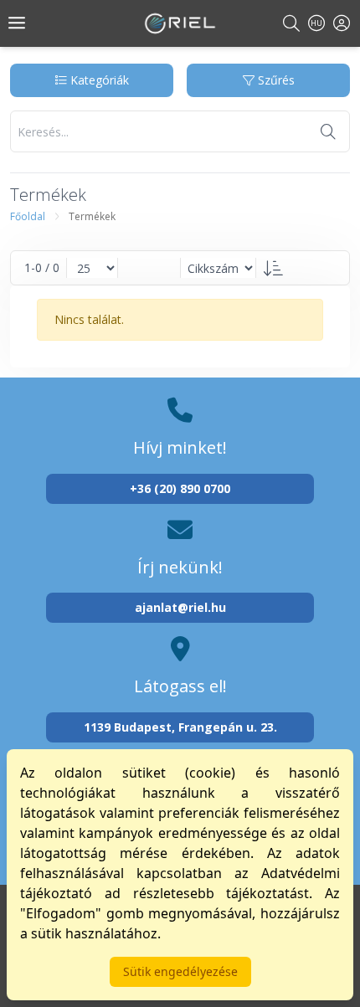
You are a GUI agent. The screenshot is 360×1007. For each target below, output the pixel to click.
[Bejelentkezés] (341, 23)
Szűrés (275, 80)
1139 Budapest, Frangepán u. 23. (180, 727)
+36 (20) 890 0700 (180, 488)
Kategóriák (98, 80)
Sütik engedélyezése (180, 971)
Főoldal (27, 216)
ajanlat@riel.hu (180, 607)
